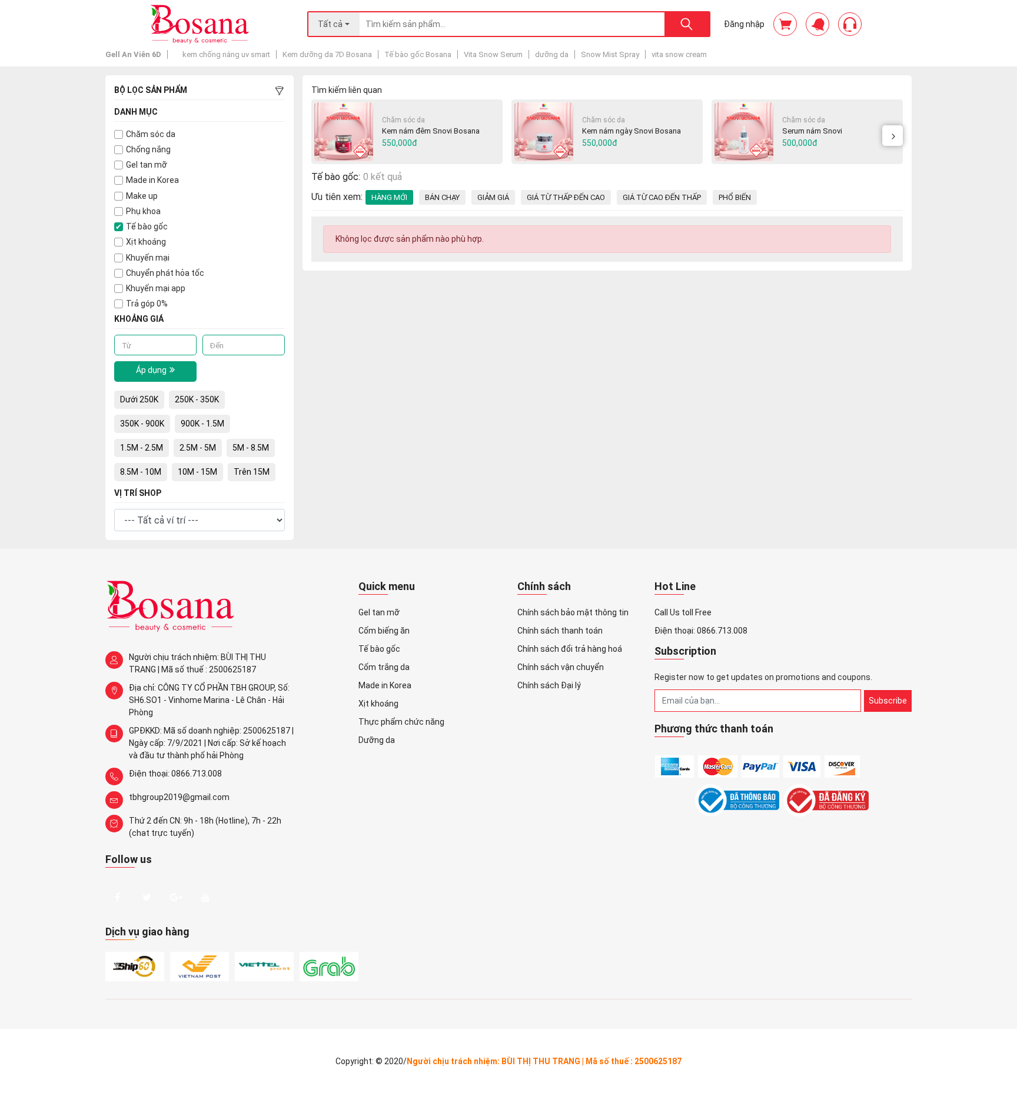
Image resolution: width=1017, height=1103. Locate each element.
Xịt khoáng (146, 241)
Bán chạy (442, 197)
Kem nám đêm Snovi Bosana (431, 130)
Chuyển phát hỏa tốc (165, 273)
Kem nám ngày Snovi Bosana (631, 130)
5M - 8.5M (250, 447)
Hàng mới (389, 197)
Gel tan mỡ (146, 164)
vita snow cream (679, 54)
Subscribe (888, 700)
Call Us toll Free (683, 612)
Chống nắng (148, 149)
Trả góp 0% (147, 303)
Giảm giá (493, 197)
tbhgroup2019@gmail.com (179, 797)
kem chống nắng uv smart (226, 54)
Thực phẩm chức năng (401, 722)
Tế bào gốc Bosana (417, 54)
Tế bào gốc (147, 226)
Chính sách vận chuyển (560, 667)
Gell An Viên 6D (133, 54)
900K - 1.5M (202, 423)
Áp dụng (151, 370)
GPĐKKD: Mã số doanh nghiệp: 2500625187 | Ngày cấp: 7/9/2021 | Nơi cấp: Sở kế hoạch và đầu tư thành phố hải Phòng (211, 743)
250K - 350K (197, 399)
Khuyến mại (148, 257)
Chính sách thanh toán (560, 630)
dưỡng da (552, 54)
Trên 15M (252, 471)
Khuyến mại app (155, 288)
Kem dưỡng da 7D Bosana (327, 54)
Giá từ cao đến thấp (662, 197)
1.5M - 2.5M (141, 447)
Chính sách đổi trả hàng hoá (569, 649)
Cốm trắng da (384, 667)
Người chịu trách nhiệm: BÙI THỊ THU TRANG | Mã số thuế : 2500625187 (197, 663)
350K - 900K (142, 423)
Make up (142, 196)
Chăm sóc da (150, 134)
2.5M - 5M (198, 447)
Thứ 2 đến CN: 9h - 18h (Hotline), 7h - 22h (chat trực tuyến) (205, 827)
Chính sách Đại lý (549, 685)
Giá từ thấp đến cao (566, 197)
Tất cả (330, 24)
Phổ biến (735, 197)
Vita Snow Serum (493, 54)
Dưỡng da (376, 740)
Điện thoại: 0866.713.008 (175, 773)
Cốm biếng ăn (384, 630)
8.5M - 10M (140, 471)
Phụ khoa (143, 211)
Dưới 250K (139, 399)
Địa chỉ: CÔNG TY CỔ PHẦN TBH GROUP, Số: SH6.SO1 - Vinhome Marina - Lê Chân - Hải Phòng (209, 700)
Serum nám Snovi (812, 130)
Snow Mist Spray (610, 54)
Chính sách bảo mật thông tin (573, 612)
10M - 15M (197, 471)
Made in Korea (152, 180)
